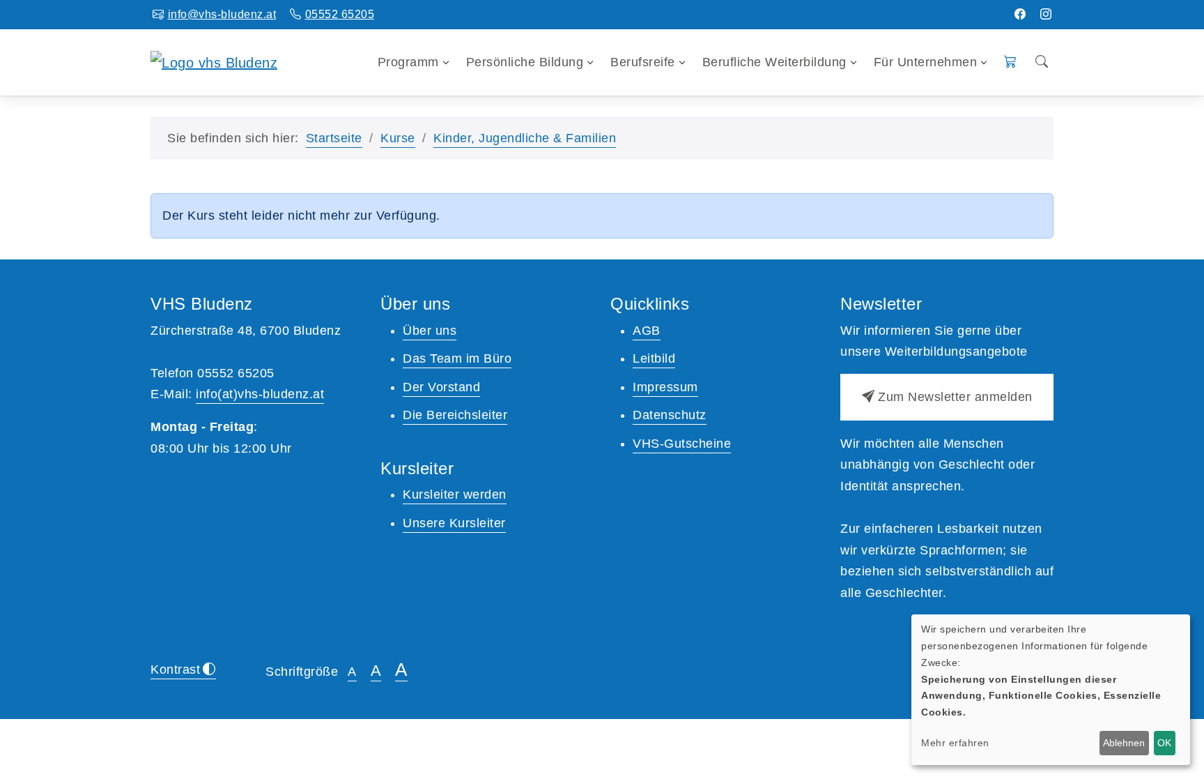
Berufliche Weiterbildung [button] (774, 62)
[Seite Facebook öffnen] (1020, 14)
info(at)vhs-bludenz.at (260, 394)
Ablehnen (1124, 742)
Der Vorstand (441, 387)
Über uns (429, 331)
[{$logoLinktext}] (213, 61)
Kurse (397, 138)
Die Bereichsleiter (455, 415)
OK (1164, 742)
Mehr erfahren (955, 742)
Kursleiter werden (455, 494)
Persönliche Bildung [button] (525, 62)
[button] (1010, 62)
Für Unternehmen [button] (926, 62)
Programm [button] (408, 62)
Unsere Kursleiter (454, 523)
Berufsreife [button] (642, 62)
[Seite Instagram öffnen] (1046, 14)
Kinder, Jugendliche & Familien (524, 138)
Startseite (334, 138)
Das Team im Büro (457, 358)
